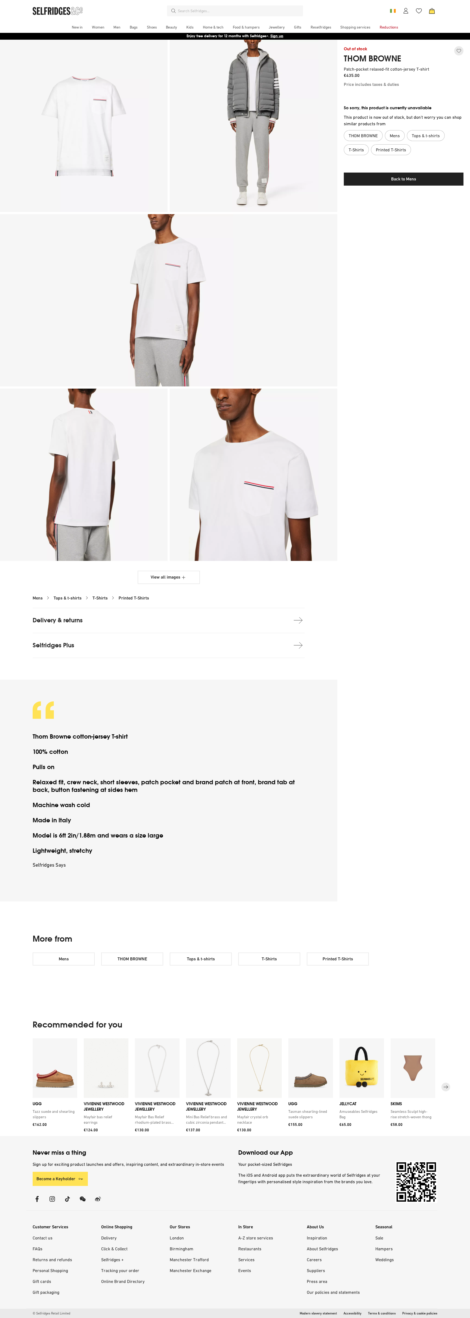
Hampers (384, 1248)
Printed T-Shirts (134, 598)
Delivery (109, 1237)
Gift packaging (46, 1292)
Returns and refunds (52, 1259)
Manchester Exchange (190, 1270)
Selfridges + (112, 1259)
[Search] (173, 10)
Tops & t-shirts (68, 598)
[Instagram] (52, 1202)
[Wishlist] (418, 10)
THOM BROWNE (372, 59)
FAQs (37, 1248)
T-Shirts (100, 598)
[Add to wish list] (458, 50)
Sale (379, 1237)
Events (244, 1270)
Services (246, 1259)
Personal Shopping (50, 1270)
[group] (235, 1087)
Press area (317, 1281)
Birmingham (181, 1248)
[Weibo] (98, 1202)
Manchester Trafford (189, 1259)
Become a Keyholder (55, 1178)
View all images (165, 577)
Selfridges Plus (53, 645)
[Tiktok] (67, 1202)
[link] (54, 1114)
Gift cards (42, 1281)
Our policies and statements (333, 1292)
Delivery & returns (58, 620)
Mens (38, 598)
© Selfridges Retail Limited (51, 1313)
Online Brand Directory (123, 1281)
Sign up (276, 36)
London (177, 1237)
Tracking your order (120, 1270)
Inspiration (317, 1237)
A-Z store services (255, 1237)
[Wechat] (82, 1202)
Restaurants (249, 1248)
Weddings (384, 1259)
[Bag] (431, 10)
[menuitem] (77, 27)
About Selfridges (322, 1248)
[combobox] (239, 11)
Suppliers (316, 1270)
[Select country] (392, 10)
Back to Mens (403, 179)
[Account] (405, 10)
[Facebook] (37, 1202)
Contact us (42, 1237)
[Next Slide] (445, 1087)
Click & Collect (114, 1248)
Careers (314, 1259)
